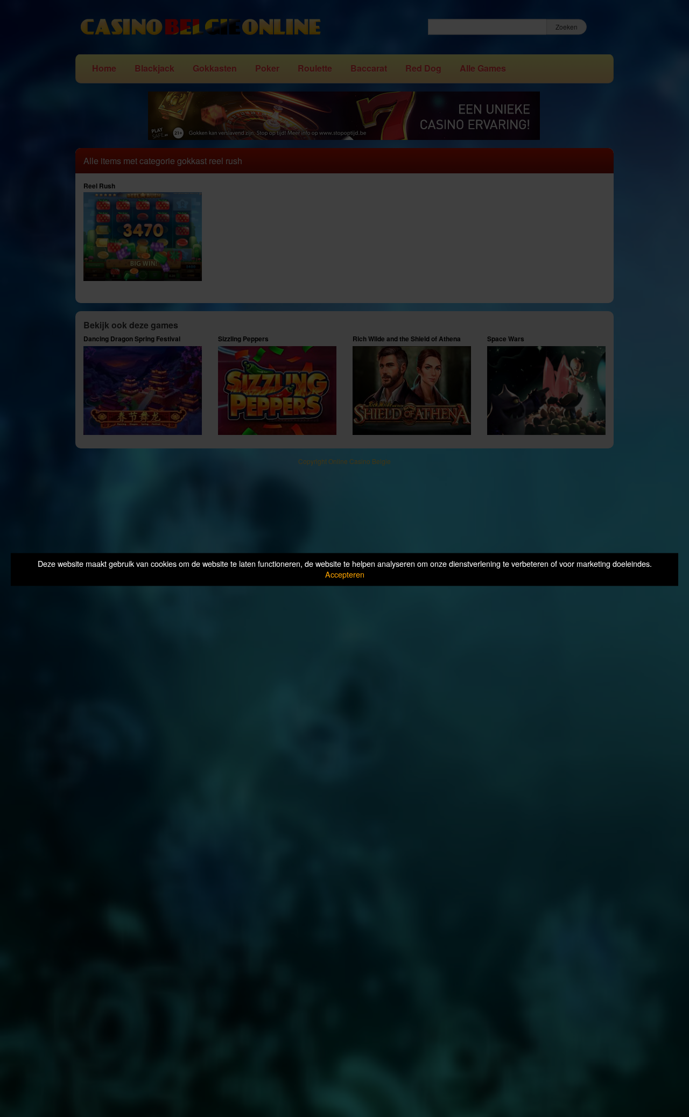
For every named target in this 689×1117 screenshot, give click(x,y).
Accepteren (344, 574)
